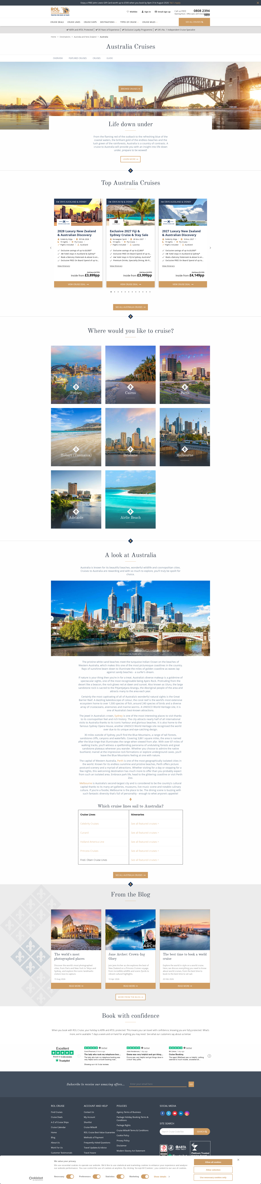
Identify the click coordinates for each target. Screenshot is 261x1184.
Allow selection (213, 1170)
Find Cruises (56, 1112)
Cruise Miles (149, 22)
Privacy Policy (123, 1140)
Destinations (107, 22)
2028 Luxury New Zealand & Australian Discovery (77, 233)
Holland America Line (92, 841)
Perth (120, 760)
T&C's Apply (175, 2)
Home (53, 37)
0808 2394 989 (202, 11)
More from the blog (129, 997)
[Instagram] (187, 1113)
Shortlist (88, 1122)
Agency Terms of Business (129, 1112)
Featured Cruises (78, 58)
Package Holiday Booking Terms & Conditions (132, 1119)
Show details (160, 1176)
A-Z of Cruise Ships (60, 1122)
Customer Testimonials (61, 1152)
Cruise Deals (57, 22)
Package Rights (123, 1125)
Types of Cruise (128, 22)
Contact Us (89, 1112)
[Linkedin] (180, 1113)
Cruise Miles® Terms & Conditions (132, 1130)
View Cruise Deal (77, 284)
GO (191, 1084)
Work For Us (57, 1147)
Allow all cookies (213, 1162)
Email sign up (164, 11)
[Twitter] (168, 1113)
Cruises (96, 58)
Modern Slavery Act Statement (131, 1150)
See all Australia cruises (129, 307)
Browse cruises (129, 88)
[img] (78, 212)
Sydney (118, 715)
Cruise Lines (73, 22)
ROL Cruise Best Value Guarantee (99, 1132)
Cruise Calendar (58, 1127)
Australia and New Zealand (85, 37)
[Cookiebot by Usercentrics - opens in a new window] (36, 1179)
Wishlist (133, 11)
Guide (110, 58)
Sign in (148, 11)
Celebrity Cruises (89, 823)
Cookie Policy (123, 1135)
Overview (58, 58)
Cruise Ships (90, 22)
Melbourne (86, 783)
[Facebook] (162, 1113)
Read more (75, 986)
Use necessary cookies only (213, 1177)
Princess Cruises (89, 850)
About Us (55, 1142)
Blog (53, 1137)
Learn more (129, 159)
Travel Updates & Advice (95, 1147)
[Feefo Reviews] (200, 1151)
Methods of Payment (93, 1137)
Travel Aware (90, 1152)
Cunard (84, 832)
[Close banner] (238, 1160)
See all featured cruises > (145, 823)
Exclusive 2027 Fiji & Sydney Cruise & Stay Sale (129, 233)
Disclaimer (122, 1145)
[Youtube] (174, 1113)
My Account (89, 1117)
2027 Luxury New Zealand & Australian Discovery (181, 233)
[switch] (96, 1176)
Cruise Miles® (90, 1127)
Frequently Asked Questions (97, 1142)
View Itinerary (64, 266)
